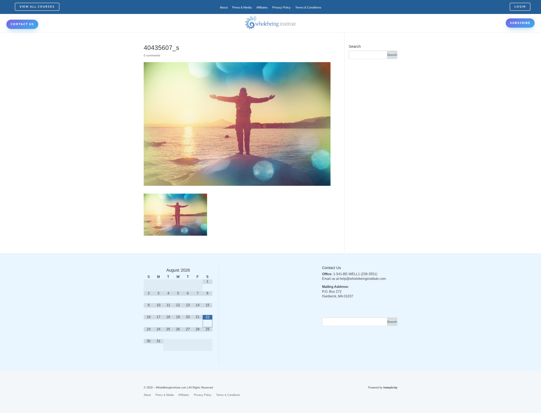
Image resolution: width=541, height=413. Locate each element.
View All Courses (37, 6)
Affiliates (262, 7)
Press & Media (242, 7)
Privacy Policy (281, 7)
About (224, 7)
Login (520, 6)
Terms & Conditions (308, 7)
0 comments (152, 55)
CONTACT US (22, 24)
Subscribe (520, 23)
